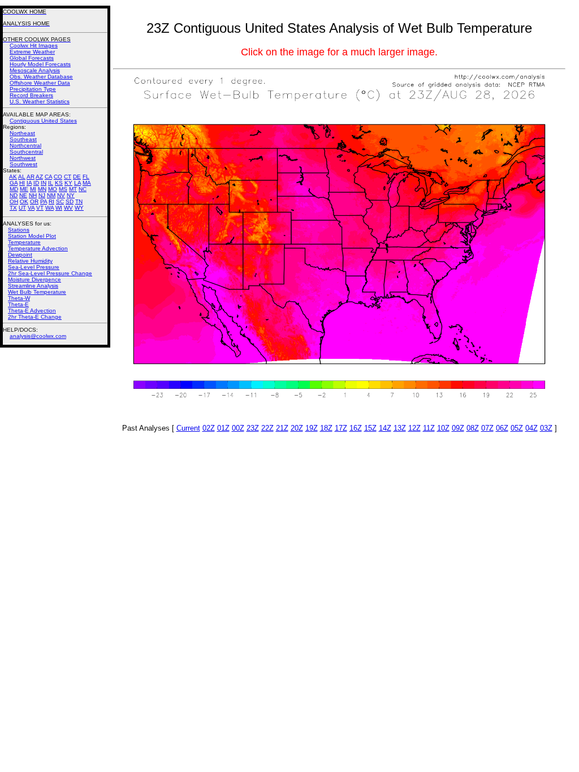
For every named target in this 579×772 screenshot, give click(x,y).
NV (61, 195)
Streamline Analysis (33, 286)
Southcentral (26, 152)
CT (67, 177)
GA (14, 183)
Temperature (24, 242)
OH (14, 201)
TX (13, 208)
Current (188, 428)
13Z (400, 428)
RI (51, 201)
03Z (546, 428)
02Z (208, 428)
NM (51, 195)
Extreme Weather (32, 52)
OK (24, 201)
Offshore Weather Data (40, 83)
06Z (502, 428)
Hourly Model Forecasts (40, 64)
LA (77, 183)
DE (77, 177)
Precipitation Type (33, 89)
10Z (443, 428)
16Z (355, 428)
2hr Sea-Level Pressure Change (50, 273)
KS (59, 183)
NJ (41, 195)
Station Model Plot (32, 236)
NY (71, 195)
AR (30, 177)
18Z (326, 428)
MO (52, 189)
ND (14, 195)
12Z (414, 428)
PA (43, 201)
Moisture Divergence (34, 279)
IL (50, 183)
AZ (39, 177)
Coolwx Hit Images (34, 45)
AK (13, 177)
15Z (370, 428)
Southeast (23, 139)
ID (36, 183)
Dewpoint (20, 254)
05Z (517, 428)
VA (31, 208)
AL (21, 177)
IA (29, 183)
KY (68, 183)
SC (60, 201)
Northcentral (25, 145)
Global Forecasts (32, 58)
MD (14, 189)
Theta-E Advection (32, 310)
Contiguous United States (43, 121)
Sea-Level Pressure (33, 267)
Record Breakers (31, 95)
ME (24, 189)
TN (79, 201)
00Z (238, 428)
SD (70, 201)
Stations (18, 230)
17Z (341, 428)
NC (83, 189)
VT (40, 208)
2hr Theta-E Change (35, 317)
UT (22, 208)
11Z (429, 428)
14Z (385, 428)
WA (49, 208)
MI (33, 189)
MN (42, 189)
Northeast (22, 133)
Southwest (23, 164)
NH (33, 195)
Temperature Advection (38, 248)
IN (43, 183)
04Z (531, 428)
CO (58, 177)
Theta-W (19, 298)
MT (73, 189)
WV (68, 208)
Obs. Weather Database (41, 76)
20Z (297, 428)
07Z (487, 428)
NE (23, 195)
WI (58, 208)
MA (87, 183)
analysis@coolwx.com (38, 336)
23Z (253, 428)
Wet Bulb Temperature (37, 292)
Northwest (23, 158)
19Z (311, 428)
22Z (267, 428)
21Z (282, 428)
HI (22, 183)
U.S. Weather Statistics (40, 101)
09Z (458, 428)
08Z (472, 428)
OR (34, 201)
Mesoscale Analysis (35, 70)
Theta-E (18, 304)
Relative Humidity (30, 261)
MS (63, 189)
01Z (223, 428)
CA (48, 177)
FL (86, 177)
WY (79, 208)
